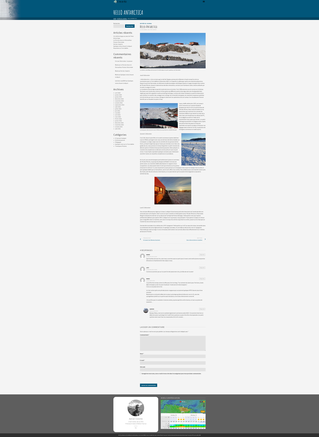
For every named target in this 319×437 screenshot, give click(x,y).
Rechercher (116, 23)
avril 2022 (117, 115)
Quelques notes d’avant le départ (122, 46)
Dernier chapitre (118, 44)
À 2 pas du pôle (196, 435)
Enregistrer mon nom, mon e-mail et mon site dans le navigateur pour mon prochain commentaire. (171, 373)
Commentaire (144, 335)
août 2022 (118, 107)
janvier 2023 (118, 97)
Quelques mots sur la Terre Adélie (124, 144)
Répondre (202, 254)
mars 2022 (118, 117)
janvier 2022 (118, 121)
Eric (116, 61)
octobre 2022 (119, 103)
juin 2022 (117, 111)
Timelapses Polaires (121, 146)
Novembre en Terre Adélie (120, 48)
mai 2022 (117, 113)
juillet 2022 (118, 109)
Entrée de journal (146, 23)
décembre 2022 (119, 99)
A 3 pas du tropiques (120, 138)
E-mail (142, 360)
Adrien (155, 29)
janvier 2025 (118, 95)
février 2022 (118, 119)
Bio (136, 428)
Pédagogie (118, 142)
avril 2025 (117, 93)
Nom (142, 353)
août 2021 (118, 129)
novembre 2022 (119, 101)
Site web (142, 367)
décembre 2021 (119, 123)
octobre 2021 (119, 127)
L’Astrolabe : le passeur (125, 61)
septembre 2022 (119, 105)
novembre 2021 (119, 125)
